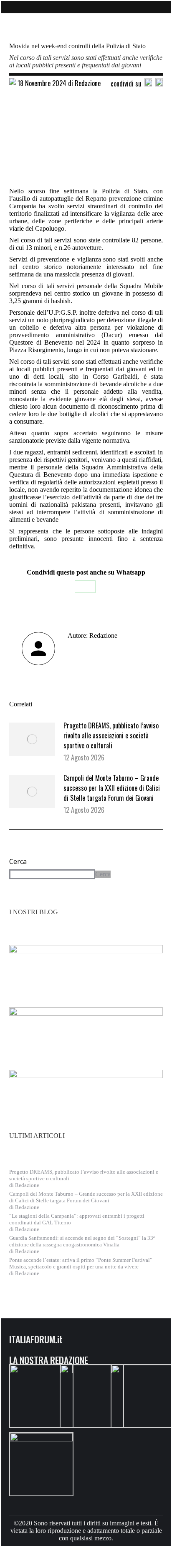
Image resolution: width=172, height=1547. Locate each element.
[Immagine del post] (32, 739)
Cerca (18, 861)
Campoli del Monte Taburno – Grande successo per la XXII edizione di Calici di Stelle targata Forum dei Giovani (111, 788)
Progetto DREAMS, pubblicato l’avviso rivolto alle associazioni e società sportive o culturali (111, 735)
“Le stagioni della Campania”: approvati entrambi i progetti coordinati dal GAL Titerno (76, 1219)
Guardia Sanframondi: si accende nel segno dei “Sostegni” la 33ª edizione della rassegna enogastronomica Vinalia (82, 1241)
